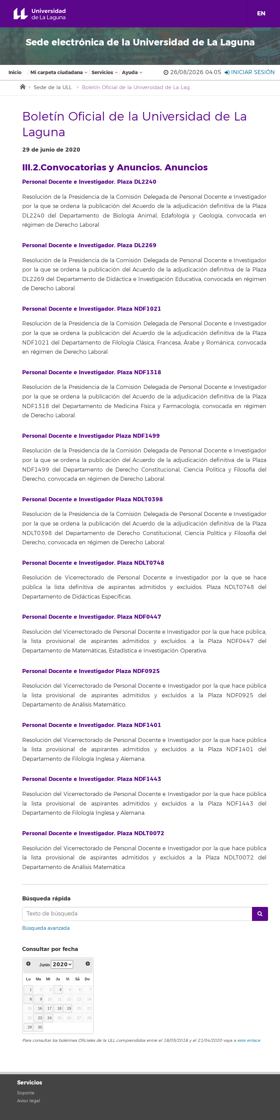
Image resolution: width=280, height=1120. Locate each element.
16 (40, 1008)
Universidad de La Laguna (47, 14)
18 (59, 1008)
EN (261, 13)
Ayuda (130, 72)
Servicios (102, 72)
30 (40, 1027)
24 (49, 1018)
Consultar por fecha (50, 949)
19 (69, 1008)
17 (49, 1008)
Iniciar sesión (252, 72)
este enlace (248, 1040)
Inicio (15, 72)
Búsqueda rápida (46, 898)
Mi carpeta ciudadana (56, 72)
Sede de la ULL (53, 87)
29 (30, 1027)
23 (40, 1018)
